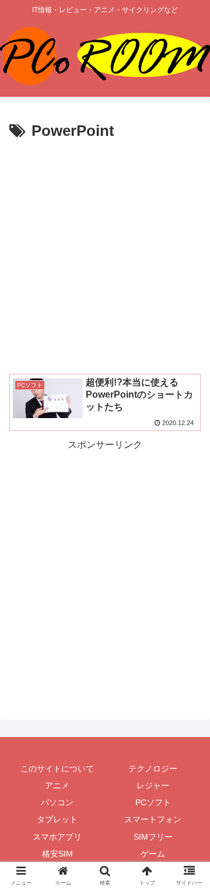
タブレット (57, 819)
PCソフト (153, 802)
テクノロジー (152, 768)
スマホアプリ (57, 836)
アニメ (57, 785)
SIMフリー (153, 836)
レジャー (152, 785)
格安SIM (57, 853)
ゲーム (153, 853)
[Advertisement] (105, 255)
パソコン (57, 802)
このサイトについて (57, 768)
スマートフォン (152, 819)
